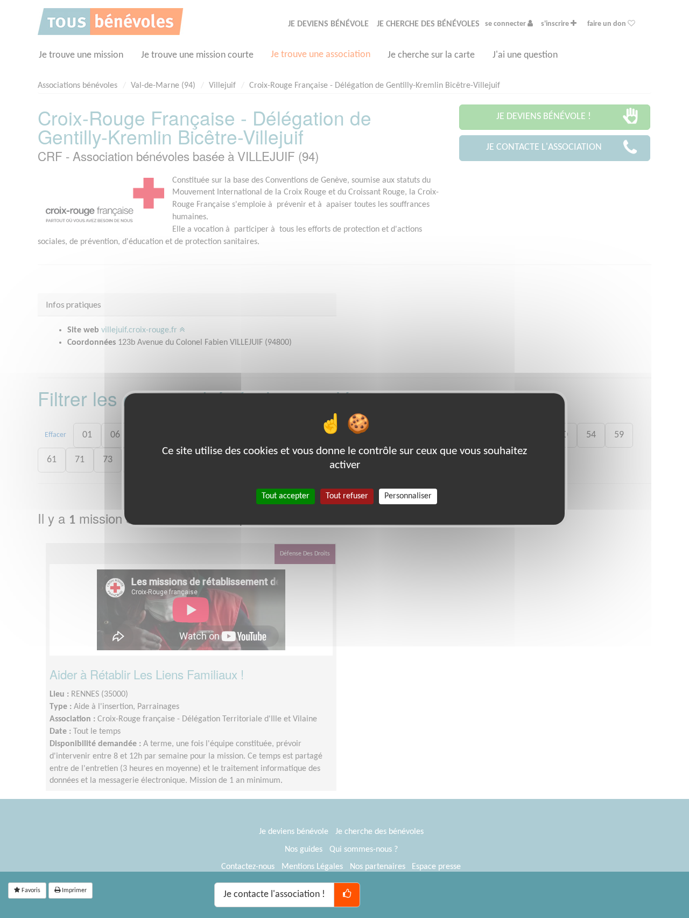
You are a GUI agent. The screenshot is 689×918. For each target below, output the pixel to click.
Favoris (30, 890)
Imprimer (73, 890)
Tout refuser (347, 496)
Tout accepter (286, 496)
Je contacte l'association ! (274, 894)
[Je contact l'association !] (347, 894)
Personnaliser (408, 496)
